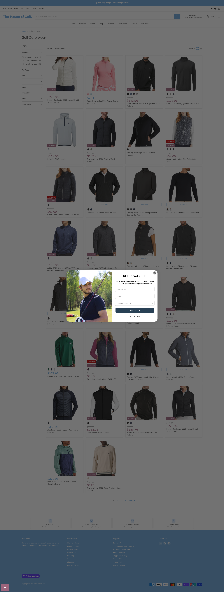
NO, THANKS (135, 316)
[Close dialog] (155, 273)
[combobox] (134, 303)
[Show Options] (152, 303)
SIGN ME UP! (134, 310)
